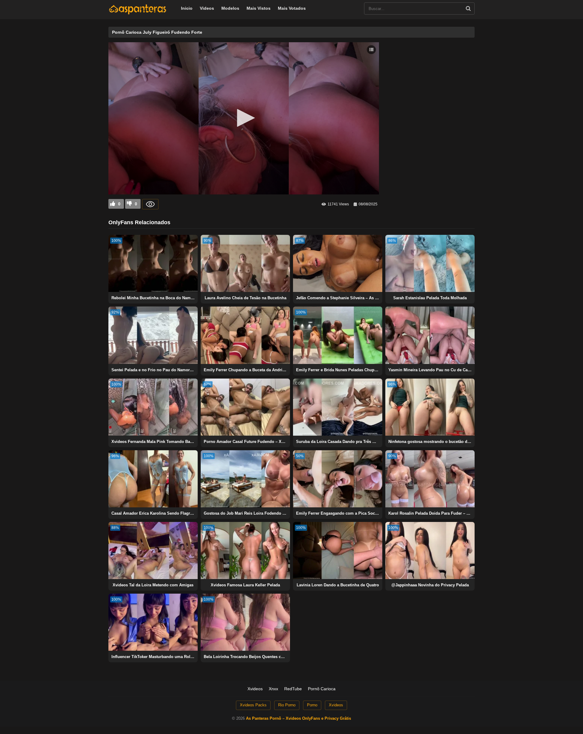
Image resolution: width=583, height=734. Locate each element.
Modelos (230, 8)
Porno (312, 705)
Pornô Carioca (322, 688)
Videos (207, 8)
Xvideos (255, 688)
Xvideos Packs (253, 705)
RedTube (293, 688)
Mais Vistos (259, 8)
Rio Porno (286, 705)
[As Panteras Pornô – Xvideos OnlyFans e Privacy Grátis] (137, 13)
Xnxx (273, 688)
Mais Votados (292, 8)
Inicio (187, 8)
